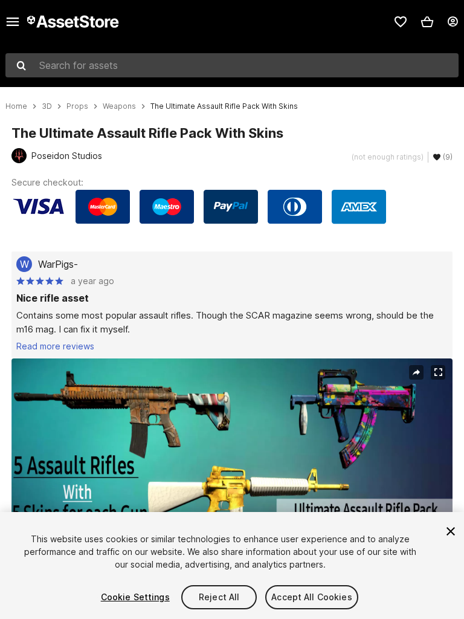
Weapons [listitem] (119, 106)
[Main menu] (13, 22)
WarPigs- (58, 264)
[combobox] (232, 65)
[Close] (450, 531)
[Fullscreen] (438, 372)
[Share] (416, 372)
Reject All (219, 597)
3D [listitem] (47, 106)
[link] (400, 22)
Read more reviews (55, 346)
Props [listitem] (77, 106)
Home (16, 106)
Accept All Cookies (311, 597)
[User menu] (452, 22)
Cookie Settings (135, 597)
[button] (427, 22)
